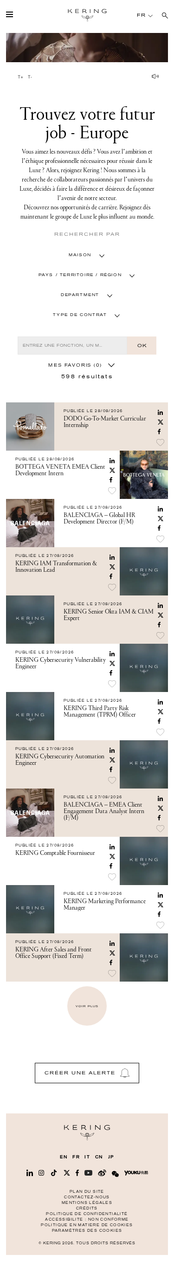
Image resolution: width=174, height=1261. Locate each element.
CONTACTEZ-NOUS (87, 1197)
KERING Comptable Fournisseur (55, 853)
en (64, 1157)
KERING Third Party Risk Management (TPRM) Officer (100, 711)
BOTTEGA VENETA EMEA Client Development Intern (60, 470)
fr (76, 1157)
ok (142, 345)
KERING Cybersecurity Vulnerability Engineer (60, 663)
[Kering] (87, 1138)
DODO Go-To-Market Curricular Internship (105, 422)
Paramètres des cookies (87, 1231)
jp (111, 1157)
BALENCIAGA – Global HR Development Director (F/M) (99, 518)
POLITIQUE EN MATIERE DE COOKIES (87, 1225)
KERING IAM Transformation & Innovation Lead (56, 567)
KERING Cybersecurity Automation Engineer (59, 760)
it (87, 1157)
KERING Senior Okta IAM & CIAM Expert (109, 615)
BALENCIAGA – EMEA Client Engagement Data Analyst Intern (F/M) (104, 811)
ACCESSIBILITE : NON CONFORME (87, 1219)
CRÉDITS (87, 1208)
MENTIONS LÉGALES (87, 1203)
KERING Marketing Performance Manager (105, 905)
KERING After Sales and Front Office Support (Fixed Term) (53, 953)
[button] (87, 255)
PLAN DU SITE (87, 1192)
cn (99, 1157)
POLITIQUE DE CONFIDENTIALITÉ (87, 1214)
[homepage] (87, 15)
